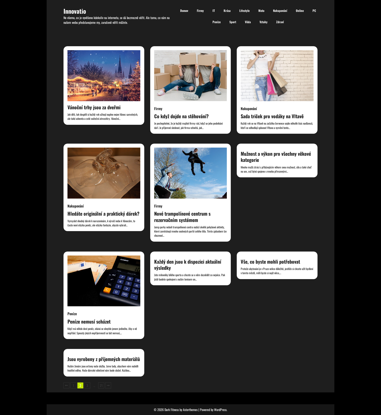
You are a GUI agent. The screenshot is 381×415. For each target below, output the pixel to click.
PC (314, 10)
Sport (232, 22)
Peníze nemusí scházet (89, 321)
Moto (261, 10)
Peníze (217, 22)
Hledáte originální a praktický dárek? (103, 213)
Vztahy (263, 22)
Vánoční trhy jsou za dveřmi (93, 107)
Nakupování (280, 10)
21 (101, 385)
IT (214, 10)
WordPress (220, 409)
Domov (184, 10)
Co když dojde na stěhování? (181, 116)
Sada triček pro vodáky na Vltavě (272, 116)
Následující (108, 385)
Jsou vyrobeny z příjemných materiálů (103, 358)
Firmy (200, 10)
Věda (248, 22)
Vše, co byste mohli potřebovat (270, 261)
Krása (227, 10)
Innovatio (75, 11)
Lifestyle (244, 10)
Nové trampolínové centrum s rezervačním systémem (182, 216)
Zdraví (280, 22)
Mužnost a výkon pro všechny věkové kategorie (276, 156)
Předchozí (66, 385)
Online (300, 10)
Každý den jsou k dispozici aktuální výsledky (187, 264)
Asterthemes (190, 409)
